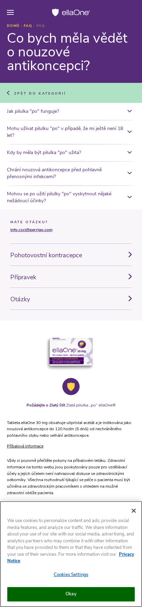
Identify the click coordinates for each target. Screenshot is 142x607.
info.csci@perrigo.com (31, 229)
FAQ (28, 25)
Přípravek (23, 277)
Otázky (20, 299)
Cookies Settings (71, 575)
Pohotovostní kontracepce (46, 255)
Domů (14, 25)
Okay (71, 594)
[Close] (133, 510)
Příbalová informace (25, 446)
